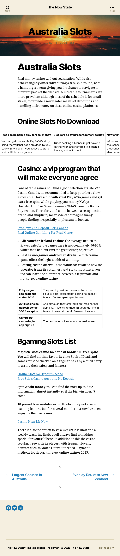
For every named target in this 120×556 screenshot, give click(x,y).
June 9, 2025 (67, 43)
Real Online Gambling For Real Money (46, 233)
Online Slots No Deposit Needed (40, 374)
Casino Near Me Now (33, 422)
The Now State (60, 7)
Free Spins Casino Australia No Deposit (46, 379)
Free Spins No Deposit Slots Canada (43, 228)
